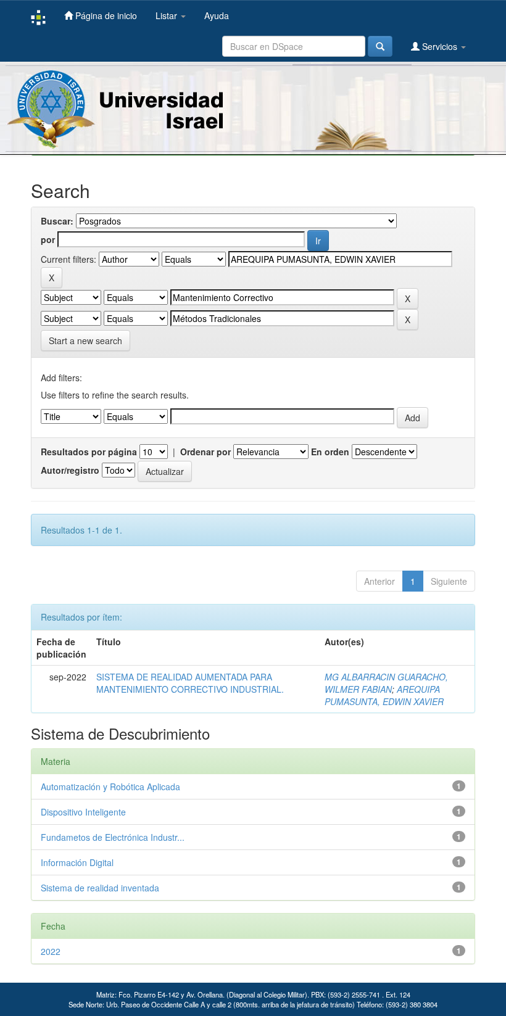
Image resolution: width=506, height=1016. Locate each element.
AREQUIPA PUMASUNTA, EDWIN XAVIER (384, 695)
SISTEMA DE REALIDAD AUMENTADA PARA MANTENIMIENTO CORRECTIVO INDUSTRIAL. (190, 683)
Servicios (440, 46)
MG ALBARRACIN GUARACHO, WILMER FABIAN (386, 683)
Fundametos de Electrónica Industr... (113, 837)
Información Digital (77, 862)
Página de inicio (105, 15)
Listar (168, 15)
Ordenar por (205, 451)
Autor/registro (70, 470)
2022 (50, 951)
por (48, 239)
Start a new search (85, 340)
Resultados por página (89, 451)
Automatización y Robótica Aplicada (110, 786)
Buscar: (57, 221)
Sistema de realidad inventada (100, 888)
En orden (330, 451)
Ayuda (216, 15)
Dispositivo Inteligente (83, 812)
